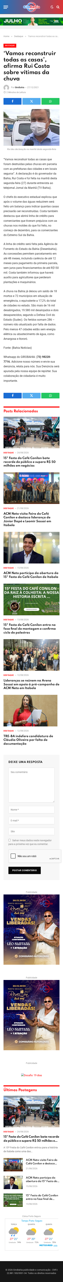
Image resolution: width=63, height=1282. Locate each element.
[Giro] (31, 7)
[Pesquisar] (57, 7)
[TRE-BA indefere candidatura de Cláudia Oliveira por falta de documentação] (31, 710)
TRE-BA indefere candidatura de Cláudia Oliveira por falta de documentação (28, 740)
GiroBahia (19, 87)
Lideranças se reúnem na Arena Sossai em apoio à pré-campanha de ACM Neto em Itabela (31, 684)
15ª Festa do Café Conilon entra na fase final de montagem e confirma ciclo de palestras (30, 628)
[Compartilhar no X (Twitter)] (31, 101)
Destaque (10, 45)
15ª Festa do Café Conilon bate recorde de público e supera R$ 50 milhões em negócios (30, 462)
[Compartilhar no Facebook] (13, 101)
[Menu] (6, 7)
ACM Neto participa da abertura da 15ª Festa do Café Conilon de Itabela (41, 1181)
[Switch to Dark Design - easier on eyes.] (52, 7)
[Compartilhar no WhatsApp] (50, 101)
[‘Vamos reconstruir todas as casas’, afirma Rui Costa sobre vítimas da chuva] (31, 127)
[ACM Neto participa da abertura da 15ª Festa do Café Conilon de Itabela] (31, 547)
